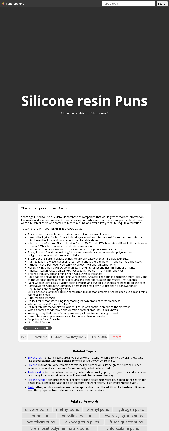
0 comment (40, 337)
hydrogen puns (130, 409)
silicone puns (37, 409)
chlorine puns (38, 415)
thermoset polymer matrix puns (59, 428)
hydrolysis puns (40, 422)
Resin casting (36, 372)
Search (162, 3)
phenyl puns (97, 409)
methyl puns (67, 409)
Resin (31, 387)
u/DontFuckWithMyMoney (69, 337)
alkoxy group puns (82, 422)
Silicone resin (36, 357)
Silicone (32, 365)
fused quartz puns (126, 422)
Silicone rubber (37, 380)
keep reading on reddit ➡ (37, 327)
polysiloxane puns (78, 415)
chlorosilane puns (123, 428)
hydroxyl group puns (124, 415)
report (117, 337)
